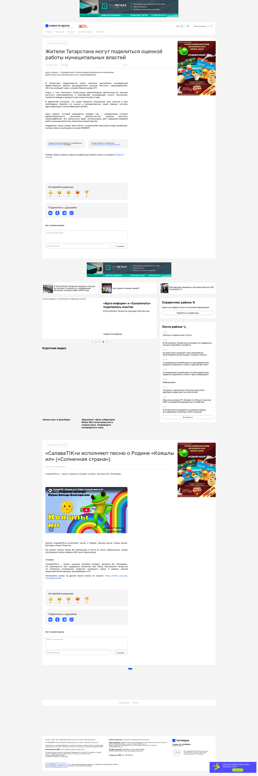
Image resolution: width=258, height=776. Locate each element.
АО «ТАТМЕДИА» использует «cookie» (58, 764)
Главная (49, 32)
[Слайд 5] (107, 341)
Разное (135, 703)
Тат (187, 26)
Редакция (60, 32)
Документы (124, 703)
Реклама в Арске (85, 32)
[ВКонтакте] (50, 213)
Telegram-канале (56, 145)
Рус (178, 26)
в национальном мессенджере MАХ (105, 145)
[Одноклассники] (57, 213)
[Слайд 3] (99, 341)
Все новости (188, 417)
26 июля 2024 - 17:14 (51, 466)
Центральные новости (57, 43)
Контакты (100, 32)
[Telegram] (64, 213)
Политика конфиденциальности (56, 767)
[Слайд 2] (95, 341)
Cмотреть (238, 770)
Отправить (120, 246)
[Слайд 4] (103, 341)
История (71, 32)
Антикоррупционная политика (56, 763)
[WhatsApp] (72, 213)
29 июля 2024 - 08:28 (51, 65)
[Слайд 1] (92, 341)
